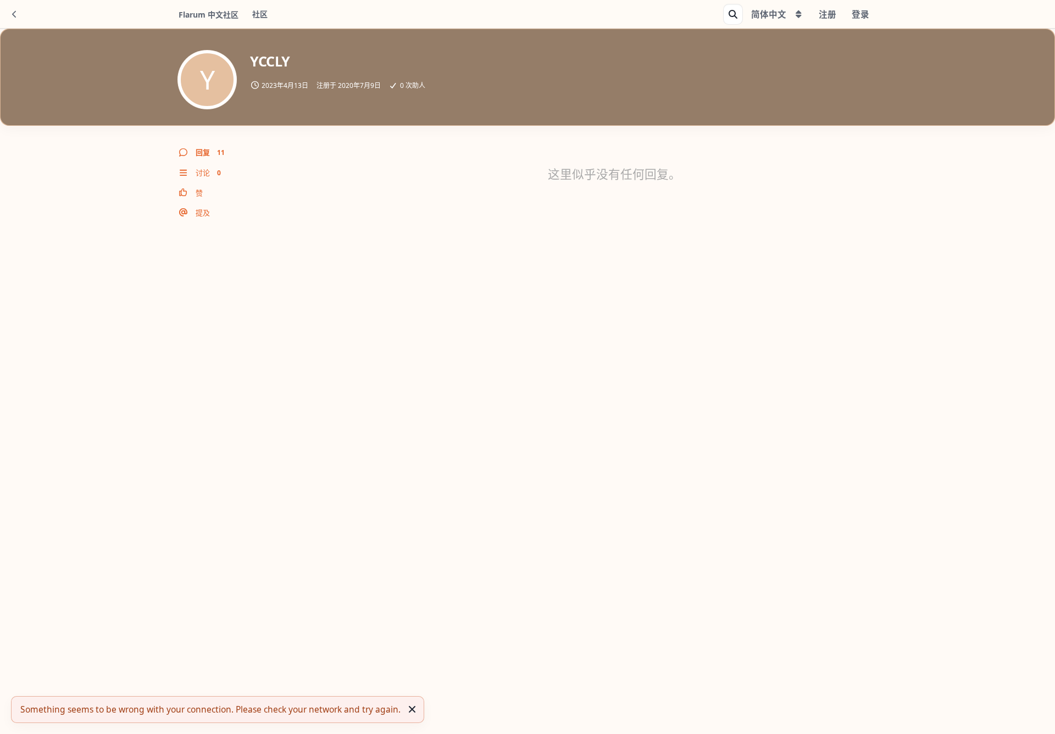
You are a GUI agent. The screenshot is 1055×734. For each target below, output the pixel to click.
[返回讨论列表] (14, 14)
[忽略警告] (412, 709)
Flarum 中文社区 (208, 14)
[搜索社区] (733, 14)
